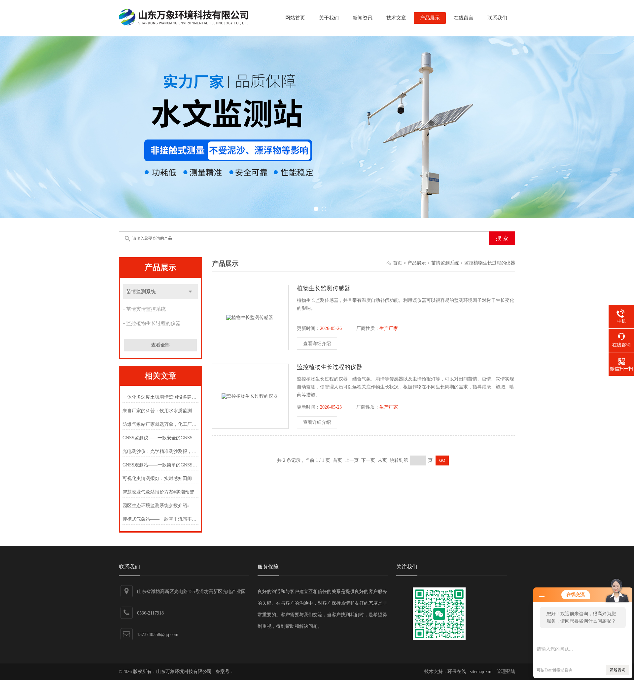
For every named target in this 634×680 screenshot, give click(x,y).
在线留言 (464, 17)
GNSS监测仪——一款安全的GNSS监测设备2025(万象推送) (160, 437)
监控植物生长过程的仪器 (153, 323)
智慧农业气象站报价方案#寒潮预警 (158, 492)
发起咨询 (617, 669)
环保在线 (456, 671)
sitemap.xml (481, 671)
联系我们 (497, 17)
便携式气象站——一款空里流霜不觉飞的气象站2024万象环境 (160, 519)
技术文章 (396, 17)
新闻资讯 (362, 17)
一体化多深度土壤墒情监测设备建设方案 (160, 397)
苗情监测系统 (141, 291)
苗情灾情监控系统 (146, 309)
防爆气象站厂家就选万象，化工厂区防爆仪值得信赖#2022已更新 (160, 424)
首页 (397, 262)
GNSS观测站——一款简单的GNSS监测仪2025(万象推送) (160, 464)
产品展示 (430, 17)
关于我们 (329, 17)
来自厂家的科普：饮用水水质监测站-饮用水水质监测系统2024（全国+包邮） (160, 410)
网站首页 (295, 17)
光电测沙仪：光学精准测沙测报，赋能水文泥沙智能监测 (160, 451)
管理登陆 (506, 671)
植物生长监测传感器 (323, 288)
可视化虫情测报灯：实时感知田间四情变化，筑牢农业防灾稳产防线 (160, 478)
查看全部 (160, 344)
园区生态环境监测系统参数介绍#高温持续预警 (160, 505)
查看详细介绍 (317, 343)
